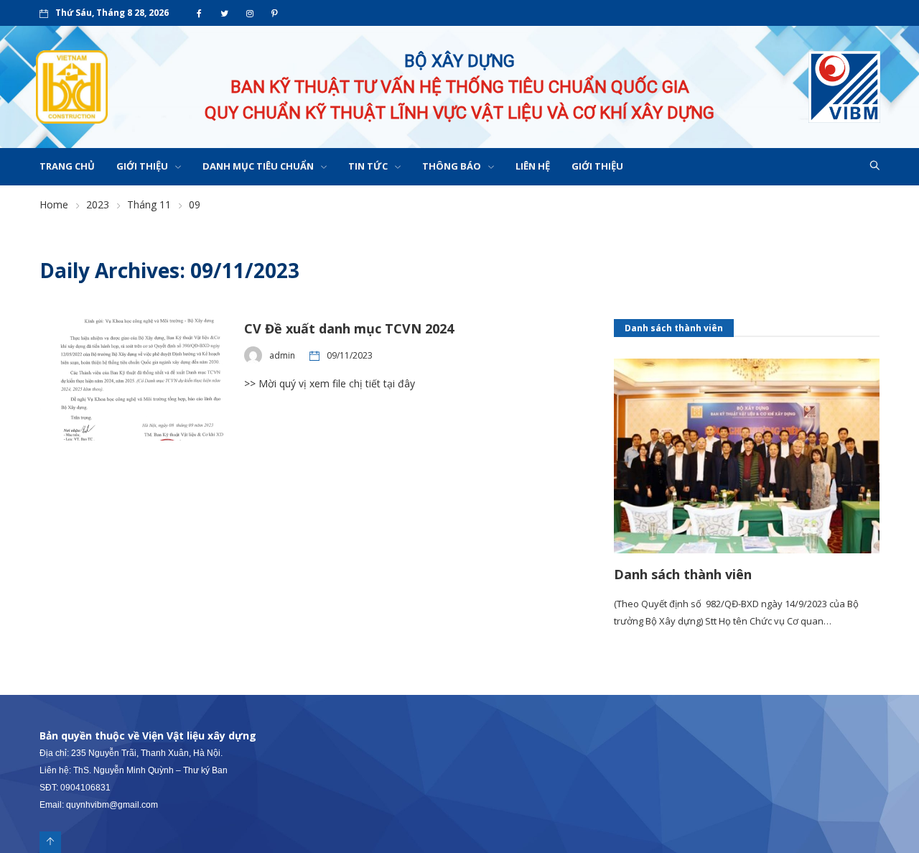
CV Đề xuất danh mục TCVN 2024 (349, 328)
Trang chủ (67, 166)
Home (53, 204)
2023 (97, 204)
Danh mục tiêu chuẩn (258, 166)
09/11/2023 (350, 355)
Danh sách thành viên (683, 574)
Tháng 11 (149, 204)
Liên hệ (533, 166)
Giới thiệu (142, 166)
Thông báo (451, 166)
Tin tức (368, 166)
